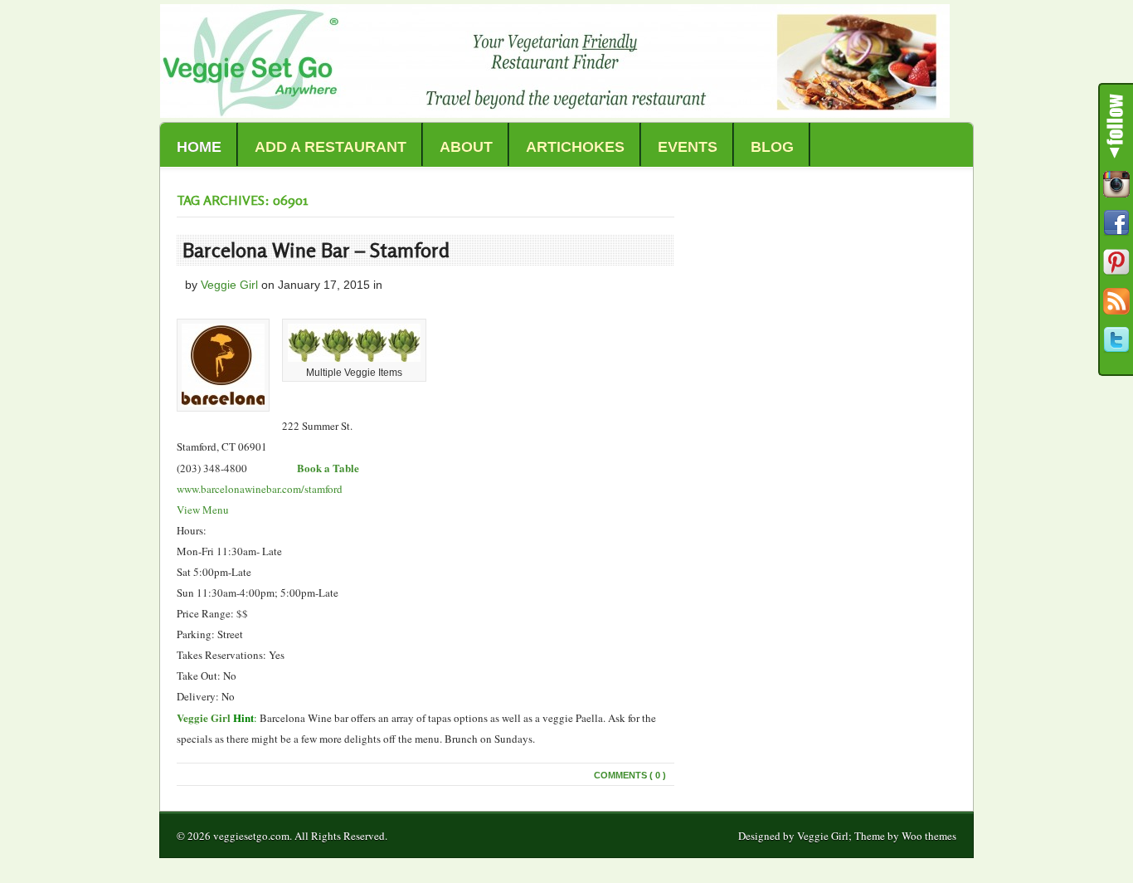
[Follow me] (1116, 184)
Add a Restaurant (330, 147)
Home (199, 147)
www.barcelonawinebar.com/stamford (260, 488)
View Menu (203, 509)
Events (687, 147)
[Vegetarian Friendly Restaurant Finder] (555, 113)
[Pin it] (1116, 262)
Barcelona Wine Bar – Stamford (316, 250)
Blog (772, 147)
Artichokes (575, 147)
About (466, 147)
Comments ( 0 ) (630, 775)
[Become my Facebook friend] (1116, 223)
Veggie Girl (229, 284)
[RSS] (1116, 301)
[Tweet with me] (1116, 340)
